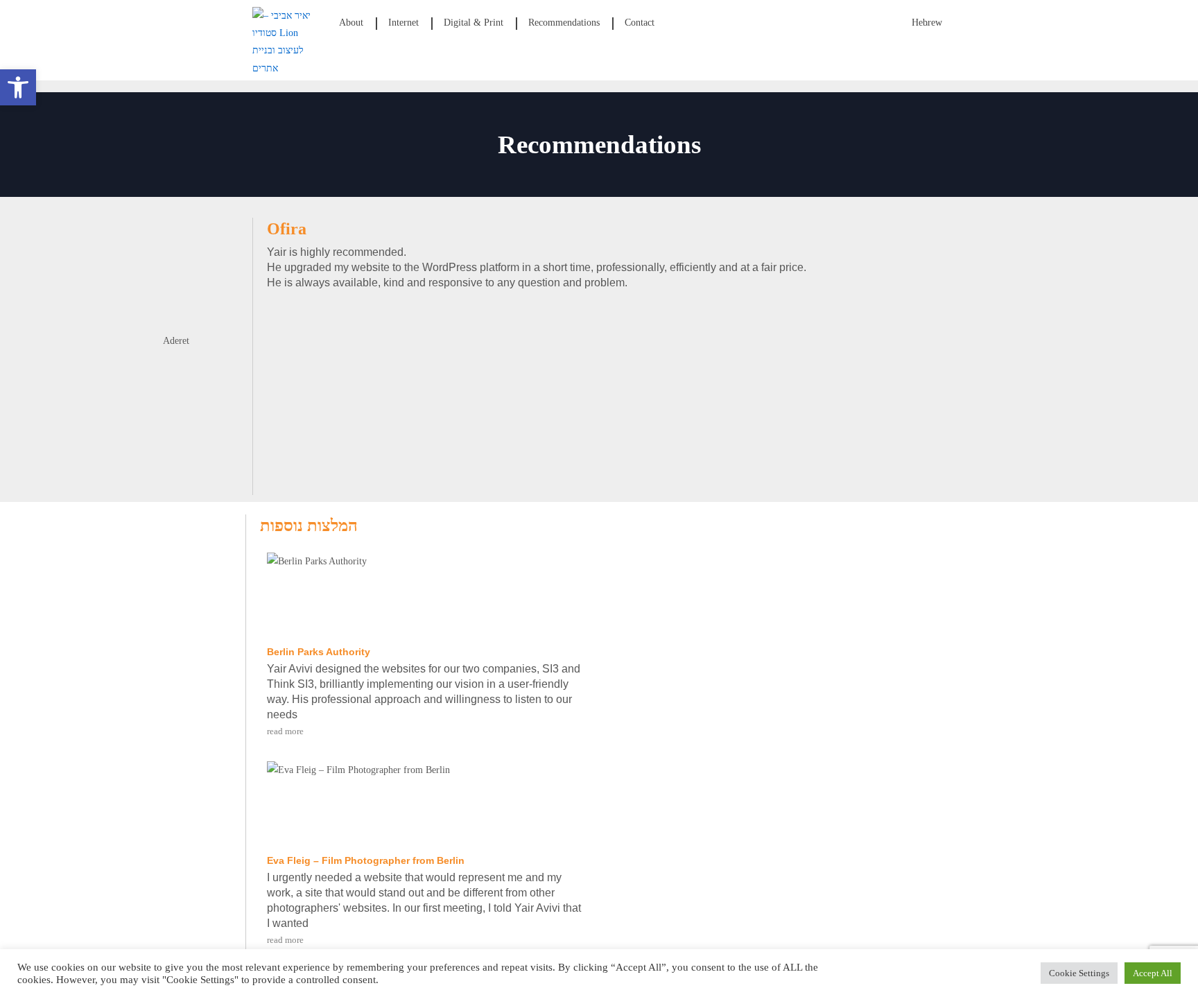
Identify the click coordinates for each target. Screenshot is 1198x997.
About (351, 22)
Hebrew (927, 22)
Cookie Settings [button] (1079, 973)
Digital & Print (473, 22)
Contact (639, 22)
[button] (18, 87)
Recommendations (564, 22)
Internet (403, 22)
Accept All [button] (1152, 973)
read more (285, 731)
